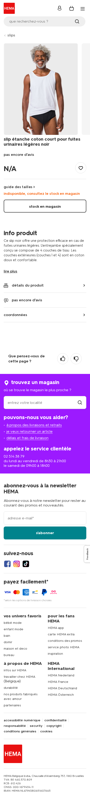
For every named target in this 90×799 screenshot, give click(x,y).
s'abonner (45, 533)
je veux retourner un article (29, 431)
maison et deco (15, 649)
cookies (46, 731)
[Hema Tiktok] (26, 564)
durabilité (11, 688)
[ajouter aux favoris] (80, 167)
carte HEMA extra (61, 634)
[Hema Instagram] (16, 564)
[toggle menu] (82, 8)
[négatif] (76, 358)
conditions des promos (65, 641)
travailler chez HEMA (19, 677)
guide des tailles (18, 187)
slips (11, 35)
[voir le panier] (71, 8)
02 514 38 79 (14, 456)
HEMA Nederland (61, 675)
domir (8, 642)
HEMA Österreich (61, 695)
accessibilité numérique (22, 720)
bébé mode (13, 623)
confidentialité (55, 720)
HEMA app (56, 628)
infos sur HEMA (15, 670)
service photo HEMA (63, 647)
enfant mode (13, 629)
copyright (54, 726)
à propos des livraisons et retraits (34, 425)
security (36, 726)
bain (7, 636)
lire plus (10, 271)
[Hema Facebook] (7, 564)
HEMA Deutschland (62, 688)
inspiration (55, 654)
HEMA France (58, 682)
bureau (9, 655)
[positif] (62, 358)
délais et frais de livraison (27, 438)
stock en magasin (45, 206)
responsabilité (15, 726)
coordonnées (15, 315)
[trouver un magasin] (80, 402)
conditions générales (20, 731)
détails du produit (28, 285)
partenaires (12, 705)
